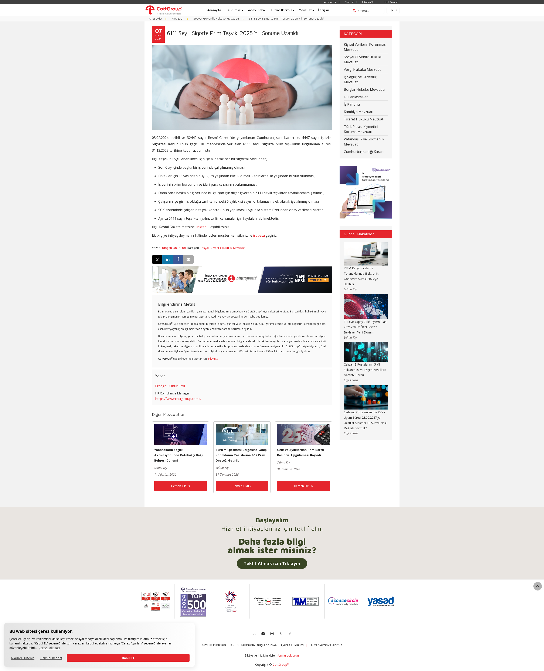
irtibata (259, 235)
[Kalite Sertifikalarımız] (156, 601)
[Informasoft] (242, 279)
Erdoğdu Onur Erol (173, 248)
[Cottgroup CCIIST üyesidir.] (268, 601)
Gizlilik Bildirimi (214, 645)
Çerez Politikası (49, 648)
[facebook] (290, 634)
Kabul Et (128, 658)
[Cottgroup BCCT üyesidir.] (230, 601)
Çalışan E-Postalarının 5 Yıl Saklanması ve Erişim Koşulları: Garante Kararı (365, 369)
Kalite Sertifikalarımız (325, 645)
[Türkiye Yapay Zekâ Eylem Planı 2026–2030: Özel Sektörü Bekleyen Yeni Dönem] (366, 306)
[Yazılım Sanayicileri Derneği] (381, 601)
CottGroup (281, 665)
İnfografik (368, 2)
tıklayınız (212, 358)
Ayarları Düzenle (22, 658)
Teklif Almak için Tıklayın (272, 563)
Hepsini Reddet (51, 658)
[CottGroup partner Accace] (343, 601)
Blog (347, 2)
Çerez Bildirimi (292, 645)
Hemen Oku (179, 486)
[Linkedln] (254, 634)
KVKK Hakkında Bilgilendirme (253, 645)
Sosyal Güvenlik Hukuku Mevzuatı (222, 248)
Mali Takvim (391, 2)
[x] (281, 634)
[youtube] (263, 634)
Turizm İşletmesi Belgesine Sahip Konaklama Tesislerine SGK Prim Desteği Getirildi (241, 455)
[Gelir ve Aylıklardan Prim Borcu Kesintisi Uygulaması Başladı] (303, 434)
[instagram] (272, 634)
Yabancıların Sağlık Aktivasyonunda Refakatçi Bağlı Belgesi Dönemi (178, 455)
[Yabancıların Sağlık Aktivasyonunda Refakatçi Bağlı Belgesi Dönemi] (180, 434)
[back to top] (537, 586)
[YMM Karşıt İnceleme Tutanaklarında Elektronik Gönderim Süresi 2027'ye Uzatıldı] (366, 253)
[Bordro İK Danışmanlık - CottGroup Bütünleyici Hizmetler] (163, 10)
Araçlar (328, 2)
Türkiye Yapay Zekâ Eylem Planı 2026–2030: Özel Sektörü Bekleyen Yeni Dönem (365, 327)
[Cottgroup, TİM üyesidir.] (305, 601)
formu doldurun (288, 655)
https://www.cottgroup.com (176, 398)
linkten (201, 227)
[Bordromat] (366, 192)
